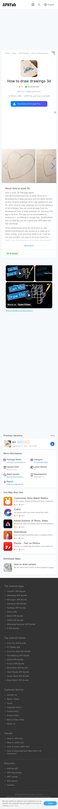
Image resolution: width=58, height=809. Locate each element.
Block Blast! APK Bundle (17, 668)
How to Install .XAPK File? (18, 747)
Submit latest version (15, 477)
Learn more (13, 805)
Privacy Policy (13, 715)
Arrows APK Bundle (15, 663)
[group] (18, 166)
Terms (9, 703)
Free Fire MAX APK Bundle (19, 651)
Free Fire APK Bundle (16, 643)
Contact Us (12, 695)
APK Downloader (14, 772)
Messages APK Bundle (17, 599)
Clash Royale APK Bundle (18, 672)
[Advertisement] (29, 346)
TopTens (10, 785)
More (53, 435)
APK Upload (12, 777)
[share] (48, 284)
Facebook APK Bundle (16, 604)
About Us (11, 724)
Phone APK (12, 612)
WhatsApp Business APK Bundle (21, 624)
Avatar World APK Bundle (18, 676)
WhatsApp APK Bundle (17, 595)
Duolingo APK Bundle (16, 608)
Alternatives (12, 781)
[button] (53, 166)
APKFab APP (12, 768)
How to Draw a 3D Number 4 (29, 285)
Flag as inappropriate (15, 484)
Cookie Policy (13, 711)
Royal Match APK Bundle (18, 680)
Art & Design (12, 253)
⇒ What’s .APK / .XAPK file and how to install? (29, 96)
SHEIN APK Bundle (15, 620)
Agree (50, 803)
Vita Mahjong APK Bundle (18, 655)
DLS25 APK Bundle (15, 659)
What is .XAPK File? (15, 742)
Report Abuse (13, 699)
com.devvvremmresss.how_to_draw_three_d (24, 462)
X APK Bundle (13, 628)
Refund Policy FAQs (15, 720)
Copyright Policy (14, 707)
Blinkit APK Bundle (15, 616)
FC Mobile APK (13, 647)
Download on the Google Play (29, 104)
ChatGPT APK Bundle (16, 591)
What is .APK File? (15, 738)
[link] (9, 286)
